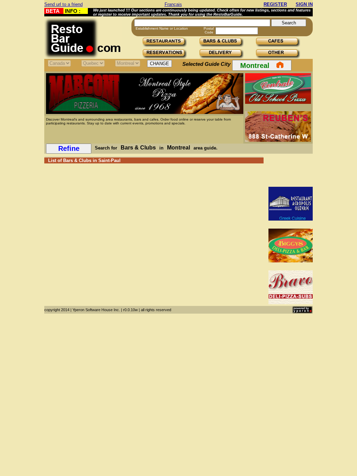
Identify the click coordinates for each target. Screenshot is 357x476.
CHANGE (159, 63)
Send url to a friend (63, 4)
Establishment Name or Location (162, 28)
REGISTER (275, 4)
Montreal (254, 65)
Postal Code (209, 30)
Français (173, 4)
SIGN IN (304, 4)
